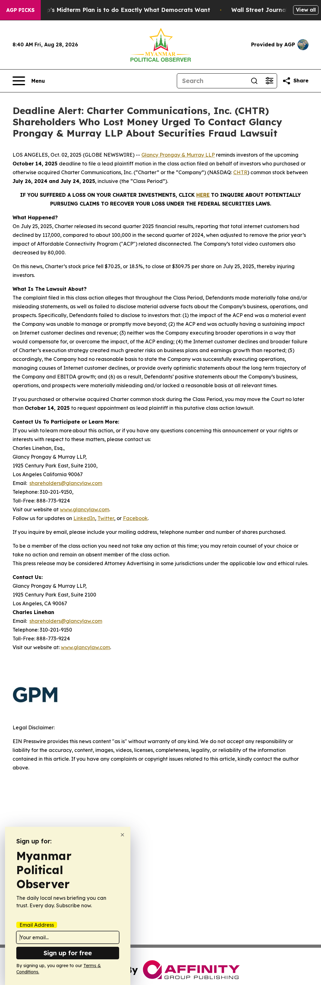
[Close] (122, 835)
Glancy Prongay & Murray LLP (178, 155)
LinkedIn (84, 518)
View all (306, 10)
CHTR (240, 172)
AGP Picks (20, 10)
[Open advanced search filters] (269, 81)
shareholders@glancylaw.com (65, 483)
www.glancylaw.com (84, 509)
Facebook (135, 518)
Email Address (36, 925)
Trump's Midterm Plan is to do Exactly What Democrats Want (121, 9)
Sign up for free (68, 953)
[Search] (254, 81)
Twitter (105, 518)
